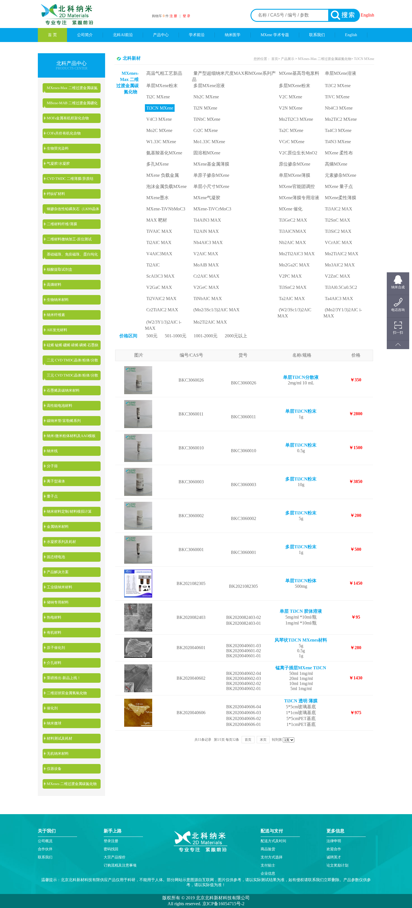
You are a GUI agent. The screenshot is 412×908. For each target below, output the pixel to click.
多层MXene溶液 (209, 85)
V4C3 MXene (159, 119)
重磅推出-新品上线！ (64, 678)
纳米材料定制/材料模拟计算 (69, 511)
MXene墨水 (157, 197)
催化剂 (52, 708)
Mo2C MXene (159, 130)
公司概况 (45, 841)
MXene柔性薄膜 (340, 197)
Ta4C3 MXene (338, 130)
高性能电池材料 (59, 405)
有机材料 (54, 632)
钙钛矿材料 (56, 194)
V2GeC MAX (206, 287)
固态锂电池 (56, 557)
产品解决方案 (58, 572)
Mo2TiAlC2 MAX (341, 253)
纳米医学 (232, 35)
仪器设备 (54, 769)
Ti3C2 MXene (338, 85)
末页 (263, 740)
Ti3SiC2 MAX (338, 231)
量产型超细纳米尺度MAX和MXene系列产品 (234, 76)
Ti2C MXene (158, 96)
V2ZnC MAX (337, 276)
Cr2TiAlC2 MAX (162, 309)
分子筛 (52, 466)
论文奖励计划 (337, 865)
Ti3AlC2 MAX (338, 208)
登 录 (186, 16)
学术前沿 (197, 35)
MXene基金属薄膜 (211, 164)
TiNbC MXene (206, 119)
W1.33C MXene (161, 141)
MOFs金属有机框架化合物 (68, 118)
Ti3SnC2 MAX (293, 287)
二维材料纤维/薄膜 (62, 224)
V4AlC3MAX (159, 253)
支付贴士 (268, 865)
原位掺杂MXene (294, 164)
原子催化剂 (56, 647)
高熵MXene (336, 164)
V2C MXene (290, 96)
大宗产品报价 (115, 857)
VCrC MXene (291, 141)
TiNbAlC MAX (207, 298)
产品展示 (287, 59)
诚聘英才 (334, 857)
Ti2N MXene (205, 108)
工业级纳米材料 (59, 587)
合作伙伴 (45, 849)
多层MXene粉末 (294, 85)
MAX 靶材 (156, 220)
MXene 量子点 (339, 186)
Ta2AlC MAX (292, 298)
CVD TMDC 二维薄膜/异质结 (70, 179)
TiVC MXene (337, 96)
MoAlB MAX (206, 265)
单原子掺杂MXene (211, 175)
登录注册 (111, 841)
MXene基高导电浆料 (299, 73)
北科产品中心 (71, 63)
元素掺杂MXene (340, 175)
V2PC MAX (290, 276)
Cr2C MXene (205, 130)
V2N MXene (290, 108)
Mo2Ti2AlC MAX (210, 322)
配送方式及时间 (273, 841)
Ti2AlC (153, 265)
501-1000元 (175, 335)
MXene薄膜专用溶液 (299, 197)
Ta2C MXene (291, 130)
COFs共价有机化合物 (64, 133)
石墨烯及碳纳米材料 (63, 390)
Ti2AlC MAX (159, 242)
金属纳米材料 (58, 526)
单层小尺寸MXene (211, 186)
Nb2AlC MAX (292, 242)
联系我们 (317, 35)
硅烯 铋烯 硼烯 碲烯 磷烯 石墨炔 (72, 345)
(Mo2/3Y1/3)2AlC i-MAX (342, 312)
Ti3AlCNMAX (292, 231)
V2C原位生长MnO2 (298, 152)
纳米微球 (54, 723)
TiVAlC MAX (159, 231)
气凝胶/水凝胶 (58, 163)
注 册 (173, 16)
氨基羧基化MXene (164, 152)
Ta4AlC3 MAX (339, 298)
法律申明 (334, 841)
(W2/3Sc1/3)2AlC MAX (294, 312)
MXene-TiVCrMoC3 (212, 208)
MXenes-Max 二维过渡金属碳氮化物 (324, 59)
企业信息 (268, 873)
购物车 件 (161, 16)
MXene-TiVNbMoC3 (165, 208)
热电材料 (54, 617)
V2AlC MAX (205, 253)
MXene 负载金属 (162, 175)
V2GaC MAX (159, 287)
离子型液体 (56, 481)
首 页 (52, 35)
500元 (152, 335)
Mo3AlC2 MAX (340, 265)
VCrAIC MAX (338, 242)
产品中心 (161, 35)
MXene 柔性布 (339, 152)
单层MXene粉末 (162, 85)
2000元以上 (236, 335)
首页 (274, 59)
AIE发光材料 (57, 330)
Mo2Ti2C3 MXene (296, 119)
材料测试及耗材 (59, 738)
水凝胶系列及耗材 (61, 542)
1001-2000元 (205, 335)
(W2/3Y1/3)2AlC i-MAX (163, 325)
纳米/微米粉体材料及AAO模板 (71, 436)
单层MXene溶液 (340, 73)
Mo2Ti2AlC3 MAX (297, 253)
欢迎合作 (334, 849)
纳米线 (52, 451)
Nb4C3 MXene (339, 108)
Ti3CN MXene (364, 59)
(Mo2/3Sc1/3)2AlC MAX (216, 309)
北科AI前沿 (123, 35)
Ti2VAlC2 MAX (161, 298)
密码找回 (111, 849)
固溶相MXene (206, 152)
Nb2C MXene (206, 96)
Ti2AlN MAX (206, 231)
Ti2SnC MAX (337, 220)
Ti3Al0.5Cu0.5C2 (341, 287)
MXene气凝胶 (206, 197)
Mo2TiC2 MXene (341, 119)
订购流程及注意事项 (120, 865)
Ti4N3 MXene (338, 141)
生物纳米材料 (58, 300)
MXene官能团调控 (297, 186)
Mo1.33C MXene (209, 141)
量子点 (52, 496)
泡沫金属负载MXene (166, 186)
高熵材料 (54, 284)
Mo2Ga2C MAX (294, 265)
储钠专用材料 (58, 602)
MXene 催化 (290, 208)
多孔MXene (157, 164)
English (367, 15)
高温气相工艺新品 (164, 73)
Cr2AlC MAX (206, 276)
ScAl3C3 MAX (160, 276)
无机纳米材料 (58, 753)
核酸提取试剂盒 (59, 269)
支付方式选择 (272, 857)
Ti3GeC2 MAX (293, 220)
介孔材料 (54, 663)
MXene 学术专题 (275, 35)
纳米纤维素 (56, 315)
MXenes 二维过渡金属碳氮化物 (72, 784)
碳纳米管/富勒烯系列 (64, 421)
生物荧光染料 (58, 148)
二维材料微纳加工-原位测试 (69, 239)
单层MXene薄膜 (294, 175)
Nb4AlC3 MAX (208, 242)
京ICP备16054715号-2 (222, 903)
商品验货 (268, 849)
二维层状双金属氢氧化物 (67, 693)
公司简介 (85, 35)
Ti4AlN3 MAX (207, 220)
